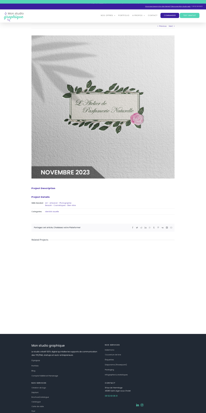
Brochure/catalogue (40, 397)
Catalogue (36, 402)
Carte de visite (37, 406)
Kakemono (109, 350)
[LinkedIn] (137, 405)
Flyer (33, 411)
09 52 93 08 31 (197, 6)
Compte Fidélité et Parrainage (44, 375)
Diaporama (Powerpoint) (116, 364)
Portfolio (35, 365)
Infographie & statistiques (116, 374)
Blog (33, 370)
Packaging (109, 369)
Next (171, 26)
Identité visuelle (52, 211)
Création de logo (38, 388)
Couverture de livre (113, 354)
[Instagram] (142, 405)
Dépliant (35, 392)
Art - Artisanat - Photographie (58, 203)
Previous (163, 26)
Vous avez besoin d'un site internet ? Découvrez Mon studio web (168, 6)
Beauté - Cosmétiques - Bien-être (60, 205)
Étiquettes (109, 359)
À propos (35, 360)
